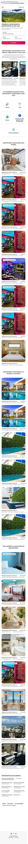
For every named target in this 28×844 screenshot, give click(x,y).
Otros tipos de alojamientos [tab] (8, 778)
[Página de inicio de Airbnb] (3, 7)
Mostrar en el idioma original (17, 3)
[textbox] (7, 38)
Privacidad (10, 837)
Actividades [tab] (19, 778)
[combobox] (13, 34)
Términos (16, 837)
